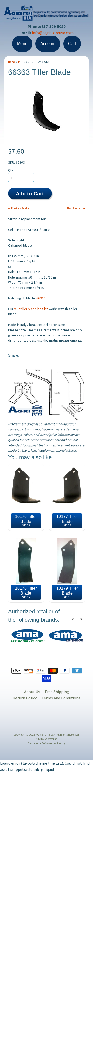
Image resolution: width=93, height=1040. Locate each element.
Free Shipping (57, 691)
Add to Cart (30, 193)
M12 (20, 62)
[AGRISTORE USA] (46, 17)
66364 (40, 298)
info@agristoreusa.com (53, 32)
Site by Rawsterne (46, 739)
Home (12, 62)
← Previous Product (19, 208)
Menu (22, 43)
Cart (72, 43)
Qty (10, 170)
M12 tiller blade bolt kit (31, 309)
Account (47, 43)
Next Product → (76, 208)
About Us (32, 691)
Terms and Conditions (61, 697)
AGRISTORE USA (45, 734)
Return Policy (25, 697)
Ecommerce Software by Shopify (46, 743)
